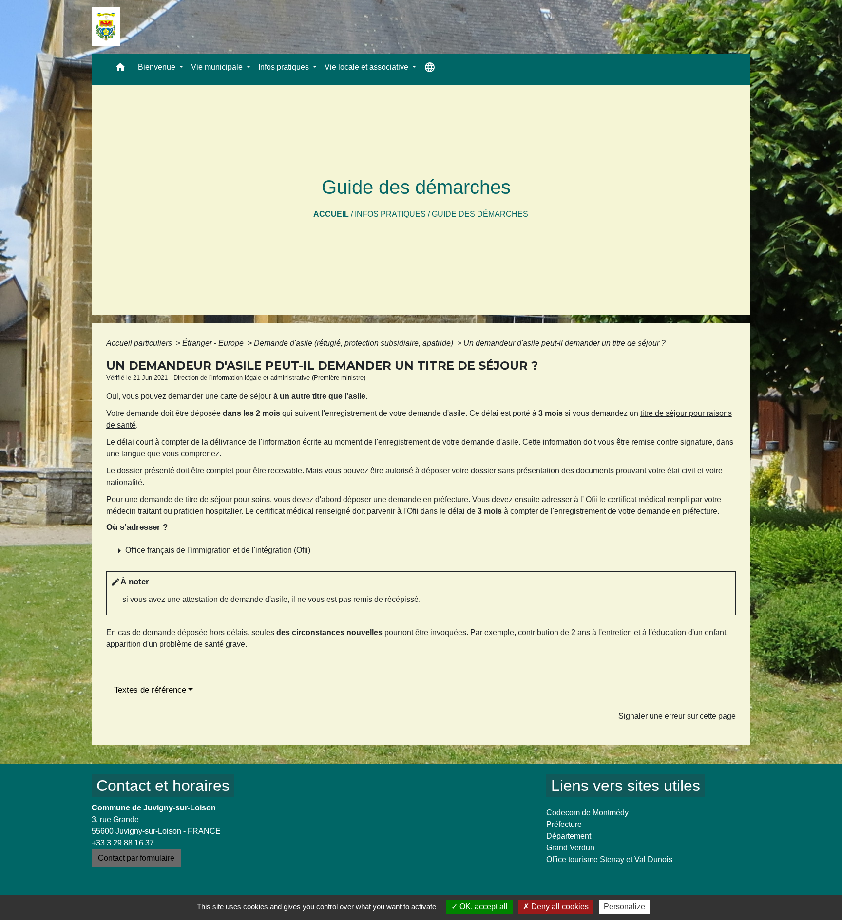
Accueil (331, 214)
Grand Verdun (570, 848)
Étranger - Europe (214, 343)
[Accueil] (106, 27)
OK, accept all (483, 906)
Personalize (624, 906)
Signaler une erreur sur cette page (677, 716)
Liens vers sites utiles (625, 785)
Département (568, 836)
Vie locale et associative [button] (367, 67)
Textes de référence (150, 690)
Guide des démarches (480, 214)
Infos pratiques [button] (284, 67)
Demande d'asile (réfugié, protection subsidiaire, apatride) (354, 343)
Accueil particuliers (140, 343)
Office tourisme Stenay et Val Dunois (609, 859)
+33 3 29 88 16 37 (123, 843)
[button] (120, 69)
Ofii (591, 499)
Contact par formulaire (136, 858)
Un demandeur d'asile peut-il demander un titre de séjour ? (564, 343)
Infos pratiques (390, 214)
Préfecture (564, 824)
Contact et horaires (163, 785)
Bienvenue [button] (157, 67)
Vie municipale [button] (218, 67)
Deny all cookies (559, 906)
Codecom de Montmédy (587, 812)
